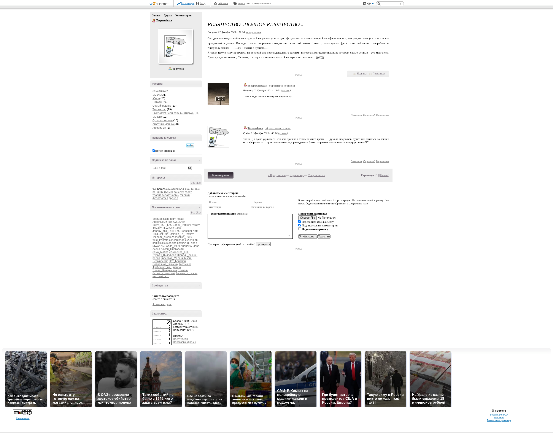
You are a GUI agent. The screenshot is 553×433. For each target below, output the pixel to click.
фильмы (185, 195)
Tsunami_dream (162, 237)
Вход (202, 3)
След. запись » (316, 175)
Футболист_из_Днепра (167, 267)
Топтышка (185, 264)
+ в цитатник (253, 32)
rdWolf (156, 246)
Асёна (156, 249)
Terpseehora (154, 20)
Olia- (166, 233)
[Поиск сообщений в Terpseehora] (190, 145)
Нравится (362, 73)
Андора (194, 246)
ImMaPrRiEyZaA (162, 227)
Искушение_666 (179, 252)
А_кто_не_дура (162, 304)
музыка (168, 192)
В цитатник (382, 115)
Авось (241, 3)
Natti (195, 230)
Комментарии (183, 15)
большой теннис (189, 189)
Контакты (499, 417)
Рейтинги (223, 3)
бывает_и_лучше (186, 273)
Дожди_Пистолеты (172, 249)
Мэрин (188, 258)
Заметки (158, 91)
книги (160, 192)
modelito (171, 243)
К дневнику (297, 175)
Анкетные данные (164, 124)
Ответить (356, 115)
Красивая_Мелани (172, 258)
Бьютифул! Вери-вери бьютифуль (173, 113)
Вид (370, 4)
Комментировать (220, 175)
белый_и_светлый (164, 273)
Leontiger (186, 230)
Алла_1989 (173, 246)
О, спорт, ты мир (163, 120)
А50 (163, 246)
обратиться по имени (282, 85)
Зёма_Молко (160, 252)
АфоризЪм (159, 127)
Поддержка (364, 4)
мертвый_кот (161, 276)
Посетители (180, 339)
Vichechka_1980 (182, 237)
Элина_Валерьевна (165, 270)
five (155, 189)
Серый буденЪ (162, 105)
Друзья (168, 15)
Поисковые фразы (184, 342)
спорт (188, 192)
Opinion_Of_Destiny (182, 233)
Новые (384, 175)
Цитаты (157, 102)
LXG (177, 230)
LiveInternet (158, 4)
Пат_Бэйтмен (177, 261)
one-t (194, 243)
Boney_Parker (181, 224)
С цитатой (369, 115)
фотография (160, 198)
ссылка (285, 90)
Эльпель (183, 270)
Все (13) (196, 182)
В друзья (178, 69)
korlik (156, 243)
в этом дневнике (165, 150)
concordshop (176, 240)
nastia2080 (183, 243)
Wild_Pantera (160, 240)
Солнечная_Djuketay (165, 264)
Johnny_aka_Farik (163, 230)
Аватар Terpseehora (175, 46)
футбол (173, 198)
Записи (156, 15)
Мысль (157, 94)
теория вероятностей (166, 195)
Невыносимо (160, 261)
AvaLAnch (179, 221)
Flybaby (195, 224)
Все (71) (196, 212)
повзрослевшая (257, 85)
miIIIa (162, 243)
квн (154, 192)
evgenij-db (191, 240)
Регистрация (187, 3)
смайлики (242, 213)
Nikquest (158, 233)
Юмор (156, 98)
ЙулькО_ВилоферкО (165, 255)
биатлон (173, 189)
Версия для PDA (499, 414)
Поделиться (379, 73)
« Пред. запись (277, 175)
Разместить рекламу (499, 420)
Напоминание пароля (262, 207)
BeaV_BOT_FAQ (162, 224)
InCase (176, 227)
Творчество (159, 109)
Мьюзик (157, 116)
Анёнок (185, 246)
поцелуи (179, 192)
